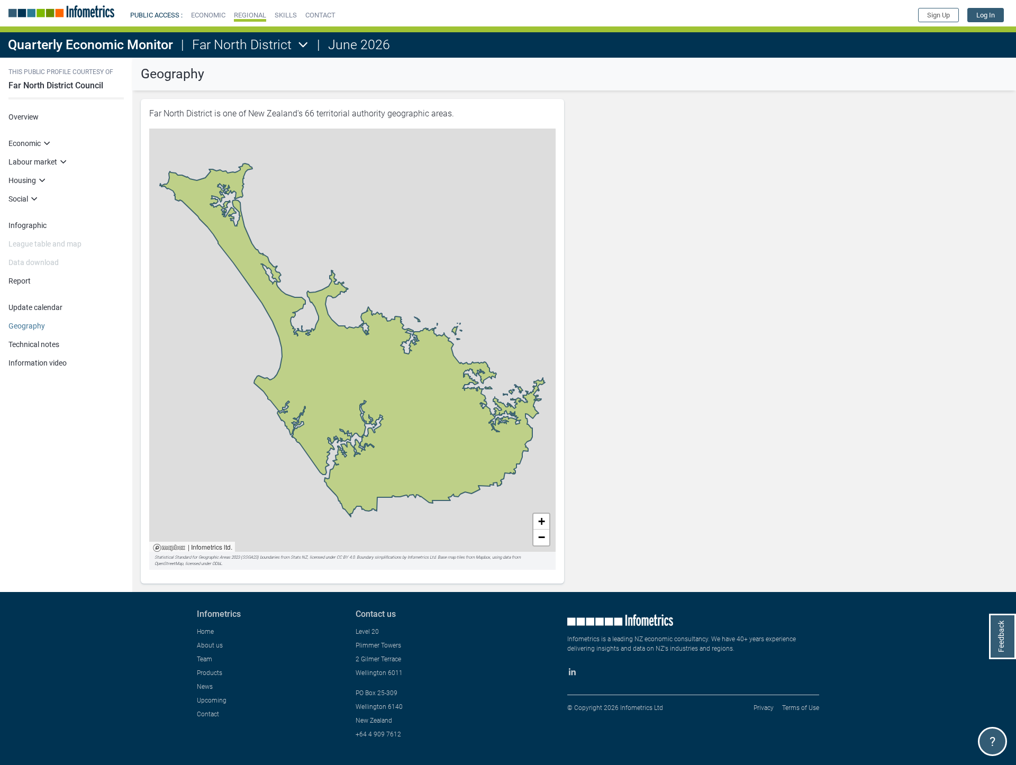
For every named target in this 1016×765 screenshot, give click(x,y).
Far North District (242, 44)
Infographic (27, 225)
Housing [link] (22, 180)
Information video (37, 363)
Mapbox (169, 548)
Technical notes (33, 344)
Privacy (764, 708)
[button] (208, 15)
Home (205, 631)
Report (19, 281)
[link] (985, 15)
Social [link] (18, 199)
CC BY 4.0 (346, 557)
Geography (26, 326)
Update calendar (35, 307)
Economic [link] (24, 143)
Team (204, 659)
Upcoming (211, 700)
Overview (23, 117)
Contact (208, 714)
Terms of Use (800, 708)
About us (210, 645)
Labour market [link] (32, 162)
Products (209, 673)
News (205, 686)
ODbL (217, 563)
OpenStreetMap (169, 563)
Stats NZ (299, 557)
